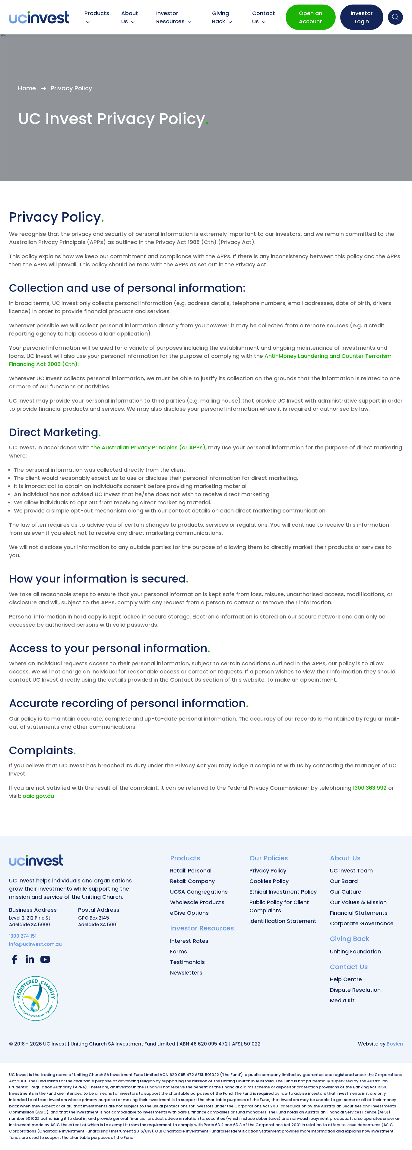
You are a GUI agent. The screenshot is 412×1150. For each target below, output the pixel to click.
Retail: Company (192, 881)
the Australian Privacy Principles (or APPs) (148, 447)
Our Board (344, 881)
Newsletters (186, 972)
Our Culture (345, 891)
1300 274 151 (22, 936)
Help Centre (346, 979)
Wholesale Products (197, 902)
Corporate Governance (362, 923)
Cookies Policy (269, 881)
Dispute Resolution (355, 990)
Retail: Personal (190, 870)
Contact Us (263, 17)
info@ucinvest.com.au (35, 944)
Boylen (395, 1043)
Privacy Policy (267, 870)
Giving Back (220, 17)
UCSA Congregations (199, 891)
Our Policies (268, 858)
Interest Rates (189, 941)
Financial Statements (359, 913)
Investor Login (362, 17)
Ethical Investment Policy (283, 891)
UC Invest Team (351, 870)
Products (96, 13)
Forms (178, 951)
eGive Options (189, 913)
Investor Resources (171, 17)
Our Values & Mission (358, 902)
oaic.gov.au (38, 796)
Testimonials (187, 962)
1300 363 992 (370, 788)
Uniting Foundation (355, 951)
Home (27, 88)
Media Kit (342, 1000)
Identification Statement (282, 921)
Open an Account (310, 17)
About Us (129, 17)
